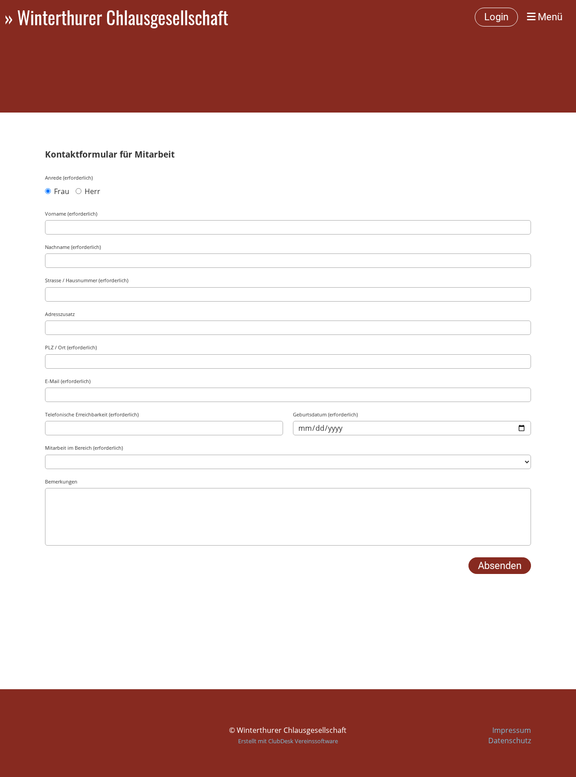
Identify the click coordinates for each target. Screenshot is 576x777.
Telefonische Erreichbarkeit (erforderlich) (92, 414)
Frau (60, 191)
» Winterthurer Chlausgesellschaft (116, 17)
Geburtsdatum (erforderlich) (325, 414)
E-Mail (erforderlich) (67, 381)
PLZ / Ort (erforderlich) (71, 347)
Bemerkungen (61, 481)
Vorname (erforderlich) (71, 213)
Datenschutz (509, 740)
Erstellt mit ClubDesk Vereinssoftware (288, 741)
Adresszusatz (60, 314)
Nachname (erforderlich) (73, 247)
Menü (549, 17)
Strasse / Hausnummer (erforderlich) (86, 280)
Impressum (511, 730)
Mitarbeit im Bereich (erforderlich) (84, 447)
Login (496, 17)
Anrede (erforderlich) (69, 177)
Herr (91, 191)
